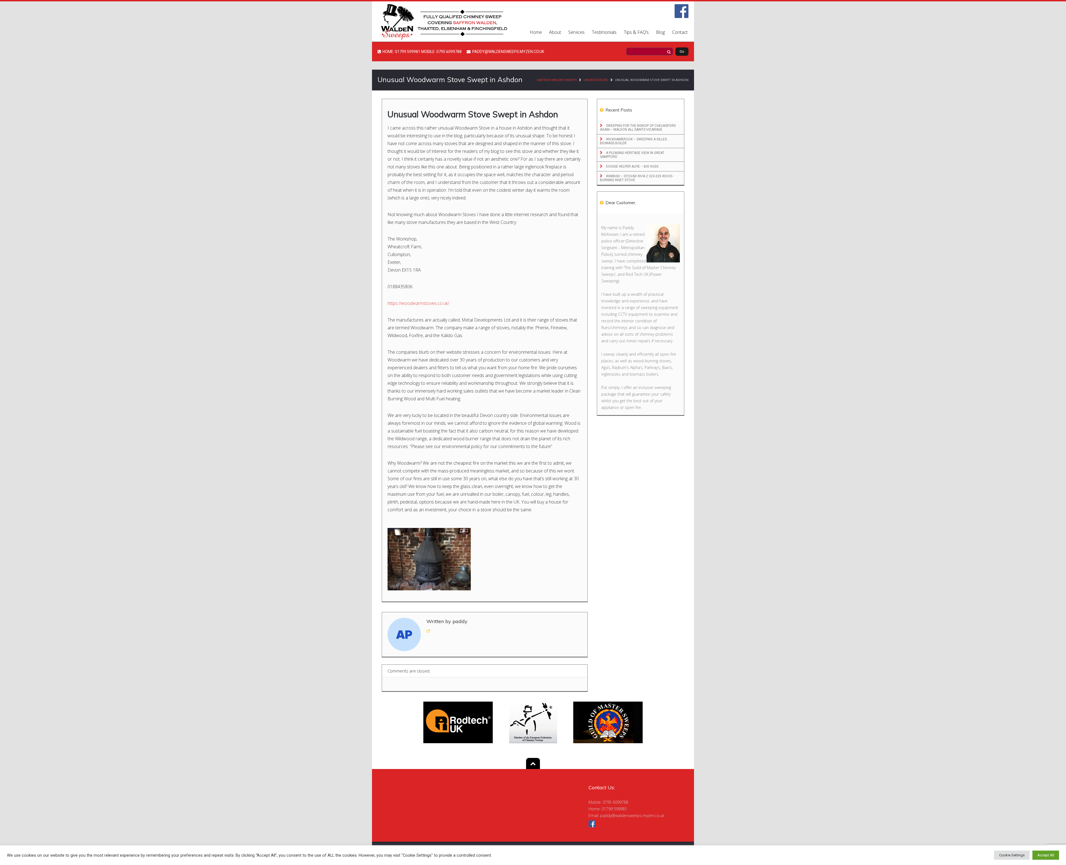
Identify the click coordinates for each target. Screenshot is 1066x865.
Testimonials (604, 32)
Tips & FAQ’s (636, 32)
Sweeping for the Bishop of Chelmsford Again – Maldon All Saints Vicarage (638, 127)
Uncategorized (596, 80)
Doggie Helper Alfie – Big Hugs (631, 166)
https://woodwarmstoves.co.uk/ (418, 303)
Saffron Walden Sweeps (557, 80)
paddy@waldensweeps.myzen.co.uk (632, 815)
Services (576, 32)
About (555, 32)
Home (536, 32)
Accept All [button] (1045, 855)
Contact (680, 32)
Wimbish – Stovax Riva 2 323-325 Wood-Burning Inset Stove (636, 178)
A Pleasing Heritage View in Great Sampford (632, 155)
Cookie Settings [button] (1012, 855)
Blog (660, 32)
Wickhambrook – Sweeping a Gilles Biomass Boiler (633, 141)
